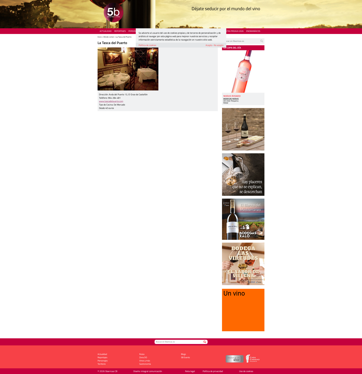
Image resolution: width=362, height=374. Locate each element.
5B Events (185, 357)
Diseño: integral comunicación (147, 371)
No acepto (218, 45)
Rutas (142, 354)
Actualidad (106, 31)
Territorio (102, 364)
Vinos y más (144, 360)
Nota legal (190, 371)
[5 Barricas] (113, 12)
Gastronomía (145, 364)
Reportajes (120, 31)
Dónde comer (109, 36)
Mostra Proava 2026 (233, 31)
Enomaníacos (253, 31)
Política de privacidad (213, 371)
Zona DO (143, 357)
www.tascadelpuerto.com (111, 101)
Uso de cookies (246, 371)
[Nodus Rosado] (243, 71)
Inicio (100, 36)
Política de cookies (147, 45)
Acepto (209, 45)
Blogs (183, 354)
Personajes (134, 31)
